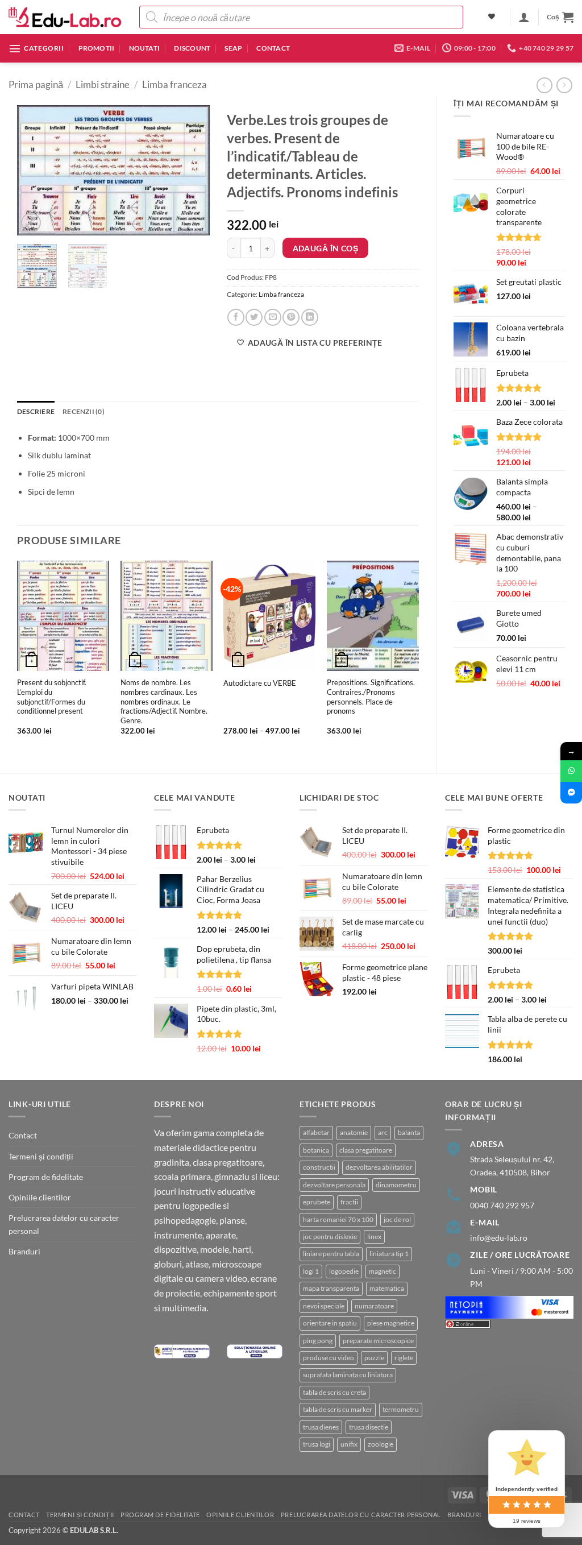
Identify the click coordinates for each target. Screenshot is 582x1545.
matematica (386, 1288)
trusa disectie (368, 1427)
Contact (273, 48)
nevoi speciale (323, 1306)
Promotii (96, 48)
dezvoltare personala (334, 1184)
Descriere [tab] (36, 411)
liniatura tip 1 (389, 1253)
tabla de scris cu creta (334, 1392)
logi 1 (311, 1271)
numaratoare (374, 1306)
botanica (316, 1150)
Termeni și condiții (41, 1156)
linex (374, 1236)
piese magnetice (390, 1323)
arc (383, 1132)
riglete (403, 1357)
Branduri (24, 1251)
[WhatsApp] (571, 771)
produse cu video (328, 1357)
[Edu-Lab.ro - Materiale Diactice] (65, 17)
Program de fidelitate (46, 1177)
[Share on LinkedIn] (309, 317)
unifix (348, 1444)
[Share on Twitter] (254, 317)
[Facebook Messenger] (571, 792)
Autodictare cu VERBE (259, 682)
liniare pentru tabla (331, 1253)
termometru (401, 1409)
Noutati (144, 48)
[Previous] (35, 171)
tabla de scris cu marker (337, 1409)
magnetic (382, 1271)
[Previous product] (564, 85)
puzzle (374, 1357)
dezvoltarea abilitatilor (379, 1167)
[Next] (191, 171)
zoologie (380, 1444)
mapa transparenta (331, 1288)
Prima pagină (36, 84)
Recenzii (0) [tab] (84, 411)
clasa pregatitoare (365, 1150)
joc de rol (397, 1219)
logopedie (344, 1271)
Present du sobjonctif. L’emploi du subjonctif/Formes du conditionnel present (51, 696)
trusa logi (316, 1444)
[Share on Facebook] (235, 317)
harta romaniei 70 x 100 (338, 1219)
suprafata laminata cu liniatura (348, 1374)
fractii (349, 1202)
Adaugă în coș (325, 248)
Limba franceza (174, 84)
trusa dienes (321, 1427)
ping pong (317, 1340)
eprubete (316, 1202)
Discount (192, 48)
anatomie (354, 1132)
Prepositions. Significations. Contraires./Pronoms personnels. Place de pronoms (371, 696)
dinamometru (396, 1184)
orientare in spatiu (330, 1323)
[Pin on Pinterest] (291, 317)
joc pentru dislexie (330, 1236)
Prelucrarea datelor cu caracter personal (64, 1224)
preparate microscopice (378, 1340)
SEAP (233, 48)
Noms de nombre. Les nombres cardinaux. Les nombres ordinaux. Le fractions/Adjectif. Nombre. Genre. (163, 701)
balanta (409, 1132)
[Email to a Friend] (272, 317)
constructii (319, 1167)
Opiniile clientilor (40, 1197)
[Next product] (544, 85)
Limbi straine (103, 84)
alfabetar (316, 1132)
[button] (524, 17)
